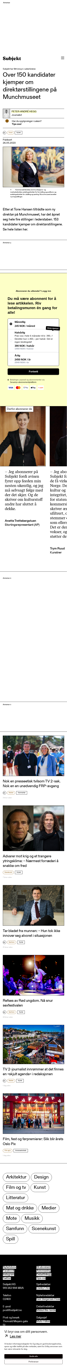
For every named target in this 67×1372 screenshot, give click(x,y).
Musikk (32, 1218)
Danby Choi (43, 1288)
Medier (11, 793)
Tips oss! (17, 124)
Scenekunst (8, 872)
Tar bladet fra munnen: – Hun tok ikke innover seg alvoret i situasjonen (31, 933)
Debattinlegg (43, 1274)
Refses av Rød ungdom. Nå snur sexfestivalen (28, 1003)
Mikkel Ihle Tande (46, 1310)
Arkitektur (16, 1177)
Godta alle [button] (33, 1356)
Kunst (10, 132)
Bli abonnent (43, 1267)
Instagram (8, 1274)
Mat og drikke (20, 1208)
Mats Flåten (43, 1321)
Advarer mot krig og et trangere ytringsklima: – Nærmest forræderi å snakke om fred (30, 861)
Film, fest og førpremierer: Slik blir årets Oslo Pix (33, 1141)
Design (41, 1177)
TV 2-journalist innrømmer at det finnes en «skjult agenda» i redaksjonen (33, 1072)
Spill (10, 1239)
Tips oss (41, 1278)
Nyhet (19, 132)
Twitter (7, 1278)
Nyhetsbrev (9, 1267)
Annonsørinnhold (20, 1150)
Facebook (8, 1271)
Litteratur (15, 1198)
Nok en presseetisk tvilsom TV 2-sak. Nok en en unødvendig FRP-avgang (31, 784)
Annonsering (43, 1271)
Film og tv (8, 1150)
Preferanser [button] (33, 1362)
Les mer (15, 1336)
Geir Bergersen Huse (48, 1299)
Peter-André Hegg (24, 111)
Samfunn (11, 942)
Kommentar (21, 793)
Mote (11, 1218)
